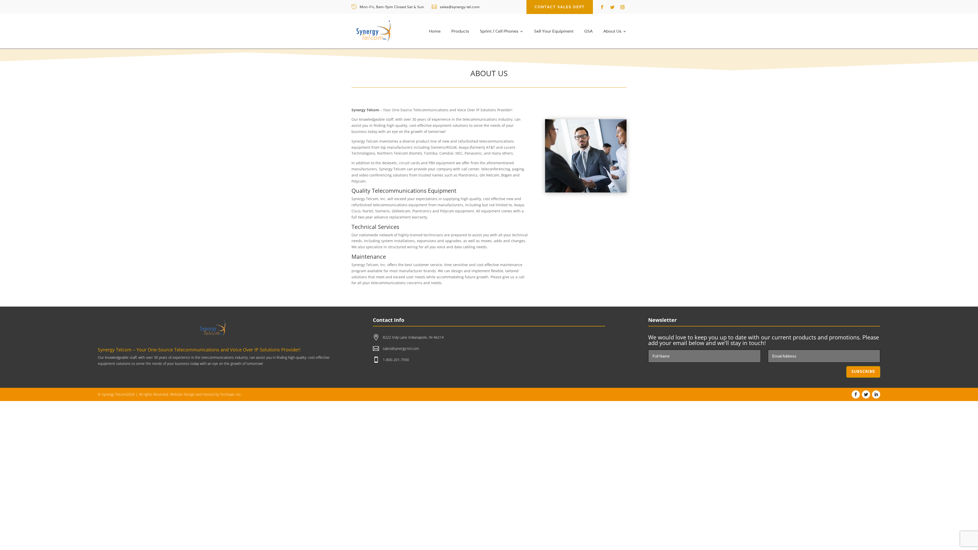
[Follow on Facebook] (602, 7)
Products (460, 32)
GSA (588, 32)
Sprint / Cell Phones (499, 32)
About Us (612, 32)
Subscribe (863, 372)
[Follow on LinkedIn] (876, 394)
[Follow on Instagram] (622, 7)
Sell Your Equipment (554, 32)
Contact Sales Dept (560, 7)
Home (435, 32)
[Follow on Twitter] (612, 7)
